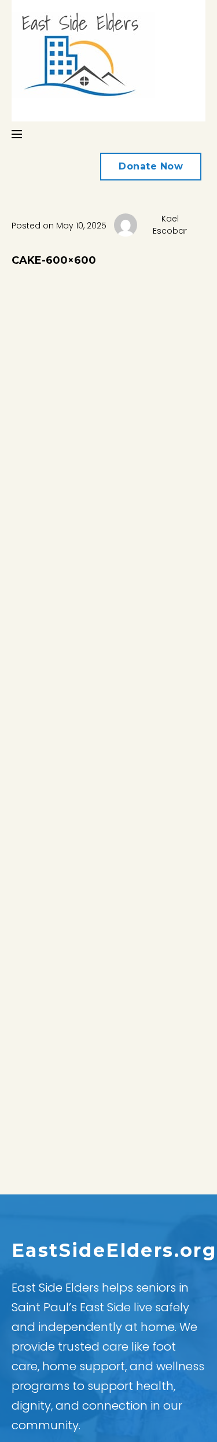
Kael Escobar (170, 225)
